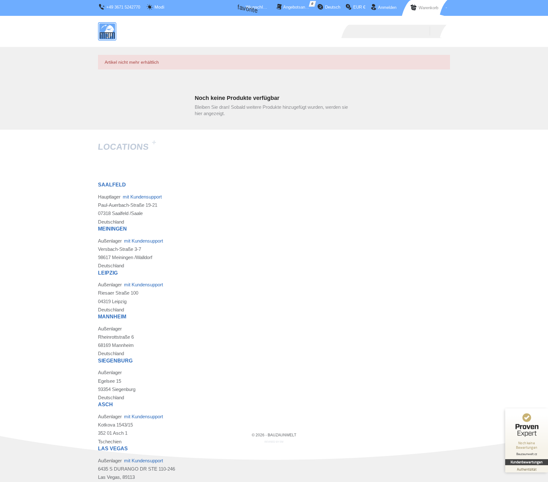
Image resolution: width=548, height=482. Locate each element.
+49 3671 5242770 (123, 7)
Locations (127, 147)
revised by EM (274, 441)
